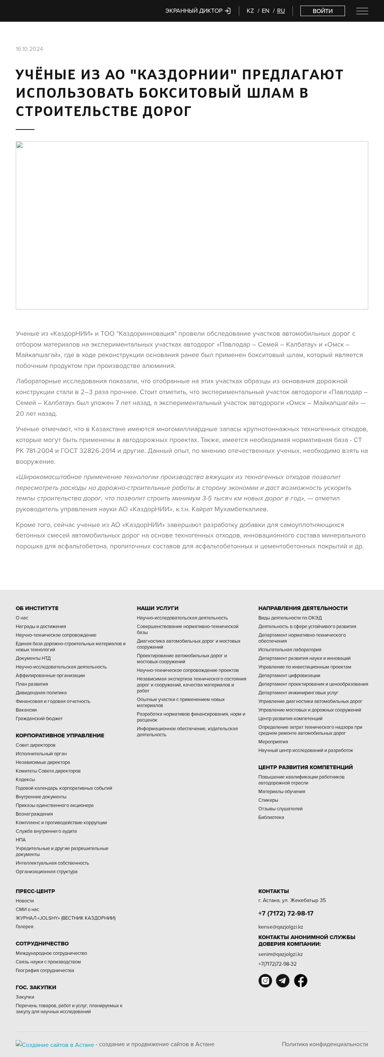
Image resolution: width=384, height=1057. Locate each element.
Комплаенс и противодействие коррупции (61, 822)
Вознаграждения (34, 813)
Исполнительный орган (41, 753)
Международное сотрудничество (51, 953)
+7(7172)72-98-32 (277, 964)
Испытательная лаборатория (289, 649)
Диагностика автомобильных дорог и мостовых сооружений (188, 643)
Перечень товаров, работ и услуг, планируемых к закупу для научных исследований (69, 1008)
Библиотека (271, 817)
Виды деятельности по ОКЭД (290, 617)
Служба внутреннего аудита (46, 831)
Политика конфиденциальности (325, 1044)
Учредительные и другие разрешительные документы (62, 851)
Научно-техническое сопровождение (56, 634)
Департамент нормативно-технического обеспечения (302, 637)
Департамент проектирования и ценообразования (313, 683)
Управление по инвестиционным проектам (304, 666)
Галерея (24, 926)
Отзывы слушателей (280, 808)
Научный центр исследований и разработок (305, 750)
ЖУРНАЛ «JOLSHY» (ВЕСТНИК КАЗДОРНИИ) (66, 917)
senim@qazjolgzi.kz (280, 954)
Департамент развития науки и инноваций (304, 658)
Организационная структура (47, 871)
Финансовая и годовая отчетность (53, 701)
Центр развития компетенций (290, 718)
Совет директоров (36, 744)
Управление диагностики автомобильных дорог (310, 701)
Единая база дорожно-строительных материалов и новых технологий (71, 646)
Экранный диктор (194, 10)
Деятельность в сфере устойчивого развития (307, 626)
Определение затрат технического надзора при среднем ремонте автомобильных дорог (310, 730)
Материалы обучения (281, 791)
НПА (21, 839)
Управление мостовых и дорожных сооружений (309, 709)
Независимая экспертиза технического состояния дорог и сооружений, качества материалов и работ (191, 684)
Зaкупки (25, 996)
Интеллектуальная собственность (52, 862)
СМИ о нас (27, 909)
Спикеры (268, 799)
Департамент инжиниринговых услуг (298, 692)
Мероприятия (273, 741)
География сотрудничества (45, 970)
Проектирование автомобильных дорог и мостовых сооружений (182, 658)
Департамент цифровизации (289, 675)
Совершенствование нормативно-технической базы (187, 629)
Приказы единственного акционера (55, 805)
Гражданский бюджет (39, 718)
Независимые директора (43, 762)
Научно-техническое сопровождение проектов (188, 670)
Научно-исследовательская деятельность (61, 666)
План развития (32, 683)
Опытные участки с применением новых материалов (181, 702)
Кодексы (25, 779)
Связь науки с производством (48, 961)
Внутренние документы (41, 796)
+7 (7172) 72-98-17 (286, 913)
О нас (22, 617)
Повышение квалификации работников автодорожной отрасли (301, 779)
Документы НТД (33, 658)
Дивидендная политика (41, 692)
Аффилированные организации (50, 675)
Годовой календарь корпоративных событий (64, 788)
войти (323, 11)
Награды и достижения (41, 626)
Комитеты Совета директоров (48, 770)
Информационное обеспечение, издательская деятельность (187, 731)
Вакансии (26, 709)
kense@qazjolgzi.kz (280, 926)
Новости (25, 900)
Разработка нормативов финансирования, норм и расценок (191, 716)
